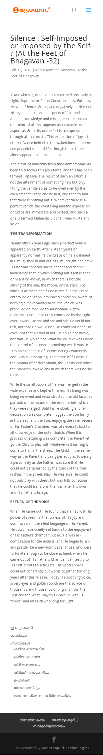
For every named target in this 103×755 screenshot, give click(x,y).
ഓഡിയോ (18, 635)
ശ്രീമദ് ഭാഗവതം (27, 656)
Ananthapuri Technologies (66, 747)
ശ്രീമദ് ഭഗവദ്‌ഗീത (29, 648)
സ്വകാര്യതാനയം (49, 726)
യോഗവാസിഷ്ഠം (27, 687)
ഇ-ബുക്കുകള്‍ (21, 627)
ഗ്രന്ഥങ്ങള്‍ (20, 643)
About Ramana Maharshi (55, 69)
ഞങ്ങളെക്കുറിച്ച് (65, 719)
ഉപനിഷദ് (22, 680)
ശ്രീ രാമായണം (27, 664)
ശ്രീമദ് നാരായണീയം (32, 672)
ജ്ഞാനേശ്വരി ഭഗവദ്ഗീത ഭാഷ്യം (42, 695)
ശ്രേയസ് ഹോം (32, 719)
